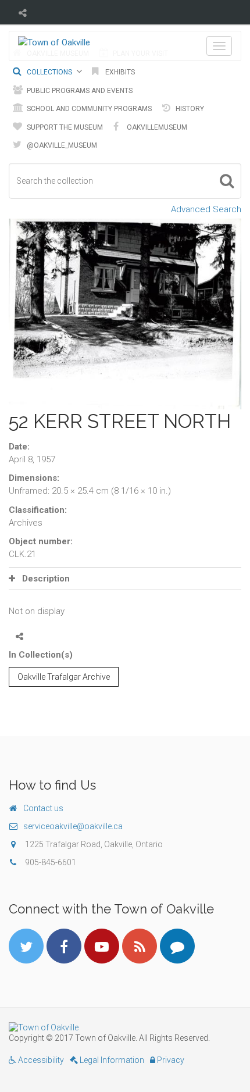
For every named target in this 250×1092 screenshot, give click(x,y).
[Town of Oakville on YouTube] (101, 946)
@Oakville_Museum (61, 145)
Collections (48, 72)
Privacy (169, 1060)
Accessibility (40, 1060)
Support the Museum (64, 127)
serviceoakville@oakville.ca (73, 826)
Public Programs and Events (79, 91)
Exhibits (119, 72)
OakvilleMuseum (156, 127)
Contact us (43, 808)
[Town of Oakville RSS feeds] (139, 946)
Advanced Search (206, 209)
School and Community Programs (88, 109)
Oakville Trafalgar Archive (63, 676)
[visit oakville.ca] (125, 1027)
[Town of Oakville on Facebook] (64, 946)
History (189, 109)
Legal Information (111, 1060)
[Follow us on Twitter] (26, 946)
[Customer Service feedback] (177, 946)
